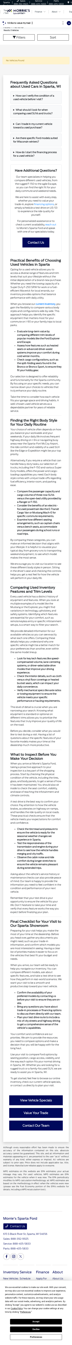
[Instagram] (13, 1256)
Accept (36, 1321)
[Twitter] (20, 1256)
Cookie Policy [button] (17, 1308)
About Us (57, 1278)
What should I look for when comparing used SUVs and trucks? (33, 112)
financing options (44, 204)
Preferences (36, 1337)
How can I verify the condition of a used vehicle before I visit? (33, 97)
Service (26, 1272)
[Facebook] (6, 1256)
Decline (36, 1329)
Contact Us (17, 1226)
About (57, 1272)
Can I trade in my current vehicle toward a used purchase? (32, 126)
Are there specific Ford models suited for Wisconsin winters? (35, 140)
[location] (68, 2)
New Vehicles (10, 1278)
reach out (50, 224)
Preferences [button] (25, 1312)
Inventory (11, 1272)
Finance (42, 1272)
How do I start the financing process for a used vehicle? (35, 154)
